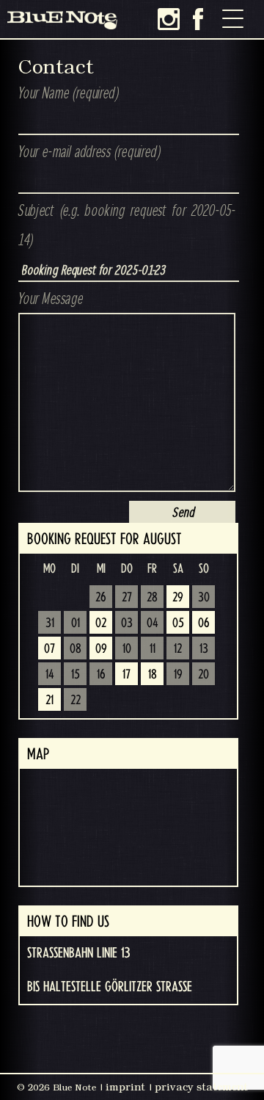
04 (152, 623)
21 (49, 700)
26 (100, 597)
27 (127, 597)
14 (49, 674)
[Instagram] (169, 19)
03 (127, 623)
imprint (125, 1087)
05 (178, 623)
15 (75, 674)
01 (75, 623)
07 (49, 649)
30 (204, 597)
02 (100, 623)
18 (152, 674)
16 (101, 674)
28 (152, 597)
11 (152, 649)
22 (75, 700)
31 (49, 623)
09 (101, 649)
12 (178, 649)
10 (126, 649)
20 (203, 674)
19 (178, 674)
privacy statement (201, 1087)
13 (203, 649)
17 (126, 674)
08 (75, 649)
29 (177, 597)
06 (204, 623)
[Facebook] (198, 19)
